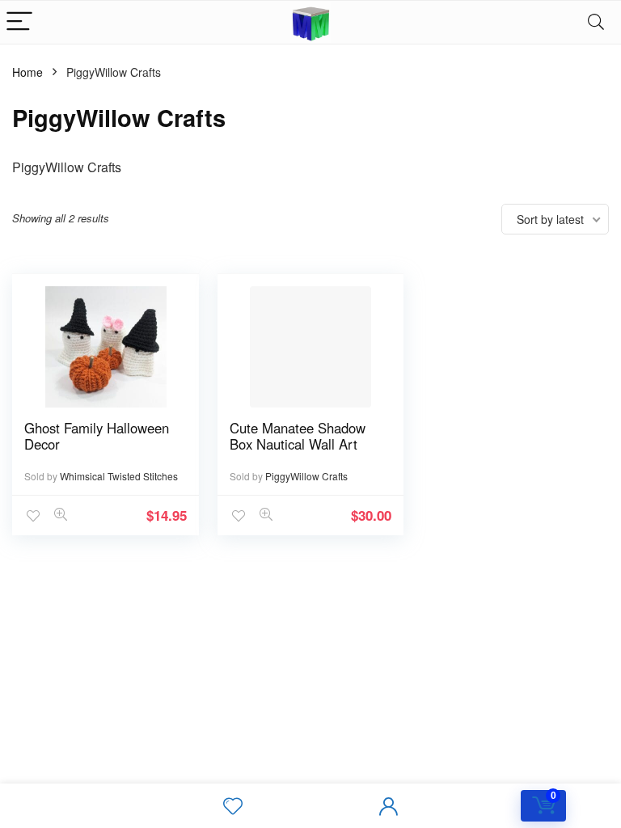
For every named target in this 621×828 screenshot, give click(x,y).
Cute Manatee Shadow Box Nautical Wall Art (297, 436)
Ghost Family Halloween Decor (96, 436)
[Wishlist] (233, 806)
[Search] (596, 22)
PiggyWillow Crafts (306, 476)
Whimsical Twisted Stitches (119, 476)
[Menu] (19, 22)
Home (27, 72)
